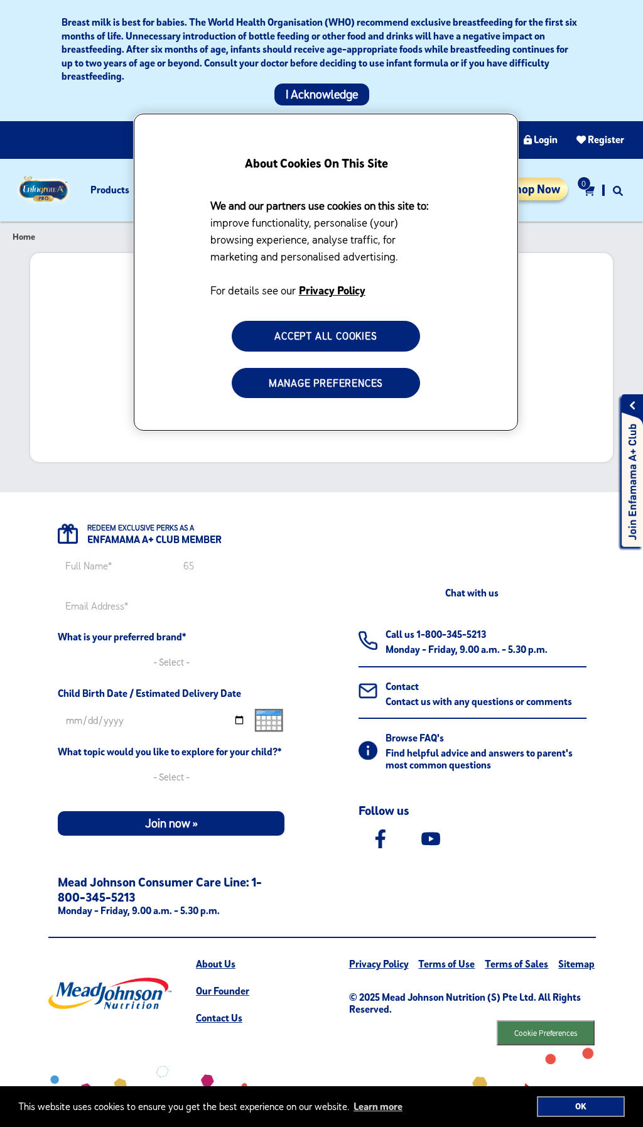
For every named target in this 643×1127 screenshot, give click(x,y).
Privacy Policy (332, 290)
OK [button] (580, 1106)
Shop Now (534, 189)
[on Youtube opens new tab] (431, 838)
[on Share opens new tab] (381, 838)
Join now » (171, 823)
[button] (618, 190)
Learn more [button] (378, 1106)
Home (24, 236)
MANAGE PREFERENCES (326, 383)
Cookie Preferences (546, 1033)
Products (109, 189)
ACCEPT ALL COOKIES (325, 336)
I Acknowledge (322, 94)
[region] (326, 272)
